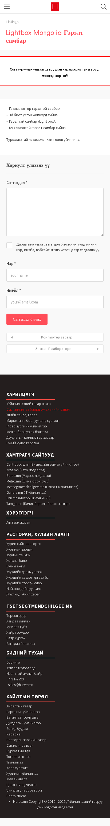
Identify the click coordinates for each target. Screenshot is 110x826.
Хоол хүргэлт (17, 767)
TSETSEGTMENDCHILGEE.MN (39, 606)
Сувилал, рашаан (19, 745)
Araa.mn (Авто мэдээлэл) (25, 469)
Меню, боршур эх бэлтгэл (27, 431)
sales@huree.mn (20, 684)
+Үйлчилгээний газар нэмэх (28, 403)
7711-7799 (16, 679)
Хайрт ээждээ (17, 632)
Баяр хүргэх (15, 638)
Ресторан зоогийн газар (26, 739)
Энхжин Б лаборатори (54, 348)
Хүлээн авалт (16, 779)
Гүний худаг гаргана (22, 443)
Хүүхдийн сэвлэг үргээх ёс (27, 577)
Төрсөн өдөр (16, 615)
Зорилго (13, 662)
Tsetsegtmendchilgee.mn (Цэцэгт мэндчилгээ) (42, 486)
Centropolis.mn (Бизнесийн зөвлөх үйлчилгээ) (42, 464)
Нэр (11, 263)
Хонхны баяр (16, 560)
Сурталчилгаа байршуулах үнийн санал (38, 409)
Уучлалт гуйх (16, 626)
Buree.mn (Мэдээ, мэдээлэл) (28, 475)
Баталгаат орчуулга (22, 717)
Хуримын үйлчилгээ (22, 773)
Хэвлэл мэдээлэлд (20, 667)
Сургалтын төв (18, 751)
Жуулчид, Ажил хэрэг (23, 594)
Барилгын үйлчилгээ (23, 711)
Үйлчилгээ (14, 762)
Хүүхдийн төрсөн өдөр (24, 582)
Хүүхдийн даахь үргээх (24, 571)
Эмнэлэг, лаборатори (24, 790)
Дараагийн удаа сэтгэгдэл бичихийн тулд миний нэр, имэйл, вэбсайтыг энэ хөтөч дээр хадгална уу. (58, 247)
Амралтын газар (19, 706)
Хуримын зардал (19, 549)
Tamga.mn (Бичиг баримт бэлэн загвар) (38, 503)
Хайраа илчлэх (18, 621)
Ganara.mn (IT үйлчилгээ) (26, 492)
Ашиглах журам (18, 522)
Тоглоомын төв (18, 756)
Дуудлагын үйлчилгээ (23, 722)
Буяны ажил (15, 566)
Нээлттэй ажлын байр (24, 673)
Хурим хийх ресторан (23, 543)
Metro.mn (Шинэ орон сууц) (27, 481)
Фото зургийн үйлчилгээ (26, 426)
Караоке (13, 734)
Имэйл (13, 290)
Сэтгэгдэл (17, 182)
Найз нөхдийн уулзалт (24, 588)
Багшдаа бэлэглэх (20, 643)
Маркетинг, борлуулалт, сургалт (33, 420)
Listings (12, 21)
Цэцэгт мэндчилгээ (21, 784)
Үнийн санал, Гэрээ (21, 414)
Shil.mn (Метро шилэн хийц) (28, 498)
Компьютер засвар (56, 337)
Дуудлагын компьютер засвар (30, 437)
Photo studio (16, 795)
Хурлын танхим (18, 554)
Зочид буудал (17, 728)
